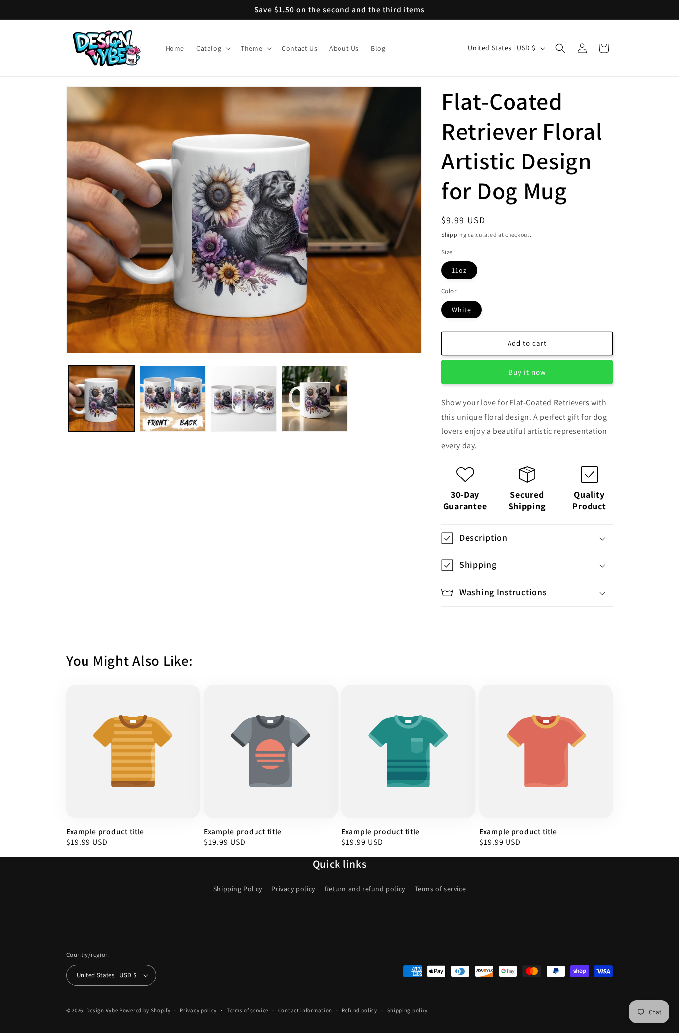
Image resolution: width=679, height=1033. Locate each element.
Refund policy (359, 1009)
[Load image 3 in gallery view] (244, 399)
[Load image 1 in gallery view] (102, 399)
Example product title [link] (105, 831)
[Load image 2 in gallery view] (173, 399)
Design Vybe (102, 1010)
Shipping (454, 234)
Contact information (305, 1009)
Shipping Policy (237, 888)
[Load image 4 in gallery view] (315, 399)
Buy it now (527, 372)
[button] (212, 48)
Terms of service (440, 888)
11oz (459, 270)
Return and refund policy (365, 888)
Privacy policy (293, 888)
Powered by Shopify (144, 1010)
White (461, 309)
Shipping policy (407, 1009)
